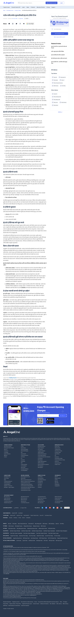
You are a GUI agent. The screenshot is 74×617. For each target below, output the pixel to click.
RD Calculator (40, 459)
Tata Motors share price (8, 501)
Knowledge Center (7, 476)
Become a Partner (41, 7)
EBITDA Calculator (41, 462)
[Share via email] (23, 23)
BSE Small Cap (51, 523)
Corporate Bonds (24, 464)
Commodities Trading (58, 458)
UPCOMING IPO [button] (58, 475)
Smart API (41, 515)
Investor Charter (36, 603)
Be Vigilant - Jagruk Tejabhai (9, 487)
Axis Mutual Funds (34, 538)
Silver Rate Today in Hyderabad (16, 533)
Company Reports (7, 484)
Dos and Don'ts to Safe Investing (27, 601)
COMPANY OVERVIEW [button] (8, 444)
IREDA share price (7, 499)
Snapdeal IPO (57, 485)
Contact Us (6, 450)
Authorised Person (58, 462)
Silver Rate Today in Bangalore (29, 533)
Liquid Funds (24, 540)
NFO (21, 452)
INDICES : (5, 523)
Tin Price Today (57, 535)
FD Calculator (40, 458)
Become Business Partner (25, 476)
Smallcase (15, 517)
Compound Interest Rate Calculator (44, 456)
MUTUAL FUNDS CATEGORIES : (9, 540)
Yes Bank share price (7, 502)
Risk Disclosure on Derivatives (14, 605)
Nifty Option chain (11, 528)
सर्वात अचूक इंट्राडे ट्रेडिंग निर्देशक (57, 51)
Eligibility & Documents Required (26, 484)
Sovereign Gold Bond (24, 468)
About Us (5, 449)
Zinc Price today (32, 535)
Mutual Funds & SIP (16, 7)
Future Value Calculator (42, 455)
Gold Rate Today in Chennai (37, 530)
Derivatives (57, 456)
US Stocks (23, 456)
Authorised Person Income (25, 482)
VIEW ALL (60, 111)
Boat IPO (56, 481)
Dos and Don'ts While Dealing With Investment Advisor (48, 601)
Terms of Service (31, 597)
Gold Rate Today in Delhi (26, 530)
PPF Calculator (40, 465)
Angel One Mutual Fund (17, 538)
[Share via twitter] (16, 23)
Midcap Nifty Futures (28, 526)
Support (53, 7)
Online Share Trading (58, 450)
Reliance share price (58, 496)
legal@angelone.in (33, 595)
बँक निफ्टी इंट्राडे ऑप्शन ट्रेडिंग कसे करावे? (59, 58)
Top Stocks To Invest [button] (8, 495)
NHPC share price (24, 498)
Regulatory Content (16, 601)
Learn (23, 7)
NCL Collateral (52, 603)
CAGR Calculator (41, 452)
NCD (21, 462)
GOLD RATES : (6, 530)
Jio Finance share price (59, 501)
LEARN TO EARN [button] (7, 475)
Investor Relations (7, 453)
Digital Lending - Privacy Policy (15, 603)
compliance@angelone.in (32, 591)
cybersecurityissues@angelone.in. (36, 593)
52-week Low (40, 482)
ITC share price (57, 499)
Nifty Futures (11, 526)
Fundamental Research (8, 481)
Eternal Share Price (41, 501)
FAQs (61, 601)
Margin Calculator (41, 447)
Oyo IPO (56, 479)
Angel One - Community (8, 485)
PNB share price (40, 499)
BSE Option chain (51, 528)
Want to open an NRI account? (59, 36)
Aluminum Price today (23, 535)
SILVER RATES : (6, 533)
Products (33, 7)
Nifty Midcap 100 (38, 523)
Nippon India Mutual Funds (62, 538)
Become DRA (23, 478)
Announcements (40, 478)
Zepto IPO (56, 482)
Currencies (23, 459)
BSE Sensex (45, 523)
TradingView (28, 517)
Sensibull (10, 517)
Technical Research (7, 482)
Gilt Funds (46, 540)
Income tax (57, 461)
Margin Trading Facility (34, 515)
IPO (55, 455)
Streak (19, 517)
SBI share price (23, 501)
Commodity (23, 461)
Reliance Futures (36, 526)
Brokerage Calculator (41, 446)
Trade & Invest (6, 7)
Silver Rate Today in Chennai (41, 533)
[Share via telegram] (9, 23)
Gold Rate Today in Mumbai (15, 530)
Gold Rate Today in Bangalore (61, 530)
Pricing (48, 7)
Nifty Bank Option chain (21, 528)
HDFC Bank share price (25, 496)
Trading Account (58, 449)
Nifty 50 (9, 523)
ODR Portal (5, 605)
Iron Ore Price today (49, 535)
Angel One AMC (14, 512)
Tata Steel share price (42, 496)
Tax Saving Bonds (24, 470)
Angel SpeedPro (26, 515)
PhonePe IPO (57, 484)
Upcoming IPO (23, 453)
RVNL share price (24, 499)
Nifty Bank (14, 523)
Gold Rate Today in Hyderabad (49, 530)
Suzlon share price (7, 498)
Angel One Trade (19, 515)
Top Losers (40, 485)
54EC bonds (23, 467)
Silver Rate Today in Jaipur (53, 533)
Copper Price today (14, 535)
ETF (21, 458)
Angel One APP (12, 515)
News (28, 7)
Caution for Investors (25, 605)
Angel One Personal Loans (27, 603)
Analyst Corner (57, 464)
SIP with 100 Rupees (24, 449)
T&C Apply (65, 601)
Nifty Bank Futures (18, 526)
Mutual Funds (23, 447)
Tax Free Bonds (23, 465)
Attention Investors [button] (8, 546)
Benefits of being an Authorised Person (28, 481)
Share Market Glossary (42, 479)
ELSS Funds (18, 540)
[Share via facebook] (20, 23)
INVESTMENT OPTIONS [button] (25, 444)
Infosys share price (58, 498)
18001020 (16, 507)
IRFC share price (7, 496)
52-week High (40, 481)
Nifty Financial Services (22, 523)
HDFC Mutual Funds (43, 538)
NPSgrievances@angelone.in (8, 592)
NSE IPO (56, 476)
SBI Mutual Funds (26, 538)
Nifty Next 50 (31, 523)
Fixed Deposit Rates (48, 515)
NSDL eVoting (65, 603)
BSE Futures (43, 526)
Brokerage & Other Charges (9, 447)
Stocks (22, 446)
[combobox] (27, 18)
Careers (5, 456)
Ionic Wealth (20, 512)
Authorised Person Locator (26, 490)
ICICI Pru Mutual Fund (52, 538)
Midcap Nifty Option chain (32, 528)
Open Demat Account (51, 3)
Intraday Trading (58, 452)
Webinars (5, 455)
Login (61, 3)
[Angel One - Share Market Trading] (8, 3)
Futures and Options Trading (60, 459)
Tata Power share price (25, 502)
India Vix (57, 523)
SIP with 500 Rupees (24, 450)
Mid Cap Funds (51, 540)
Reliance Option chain (43, 528)
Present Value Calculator (42, 461)
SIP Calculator (40, 449)
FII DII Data (40, 487)
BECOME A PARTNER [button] (25, 475)
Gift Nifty (62, 523)
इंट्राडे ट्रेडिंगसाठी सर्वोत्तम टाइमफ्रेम (58, 54)
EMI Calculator (40, 467)
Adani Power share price (42, 498)
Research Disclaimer (7, 601)
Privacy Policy (24, 597)
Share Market (57, 453)
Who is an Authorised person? (26, 479)
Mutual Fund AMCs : (7, 538)
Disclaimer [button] (5, 578)
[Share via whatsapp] (12, 23)
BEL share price (40, 502)
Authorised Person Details (25, 488)
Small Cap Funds (32, 540)
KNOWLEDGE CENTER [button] (59, 444)
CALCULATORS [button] (41, 444)
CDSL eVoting (59, 603)
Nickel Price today (40, 535)
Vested (23, 517)
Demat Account (57, 447)
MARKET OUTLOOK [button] (41, 475)
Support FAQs (23, 507)
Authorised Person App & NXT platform (28, 487)
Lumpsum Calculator (41, 450)
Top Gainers (40, 484)
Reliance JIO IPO (57, 478)
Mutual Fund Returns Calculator (43, 464)
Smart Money (6, 478)
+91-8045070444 (22, 593)
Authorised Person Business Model (27, 485)
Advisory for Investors (44, 603)
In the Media (6, 452)
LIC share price (57, 502)
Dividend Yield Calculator (42, 453)
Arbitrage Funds (39, 540)
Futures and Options (24, 455)
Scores (35, 601)
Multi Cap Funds (59, 540)
